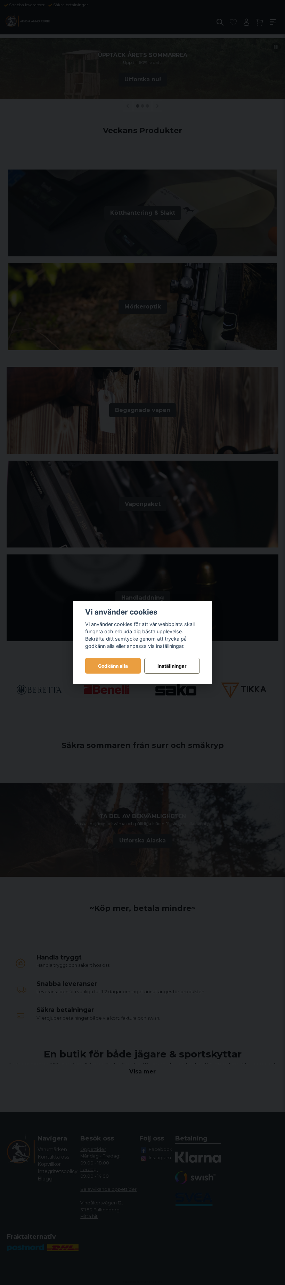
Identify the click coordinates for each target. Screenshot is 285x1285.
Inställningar (172, 666)
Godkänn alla (113, 666)
